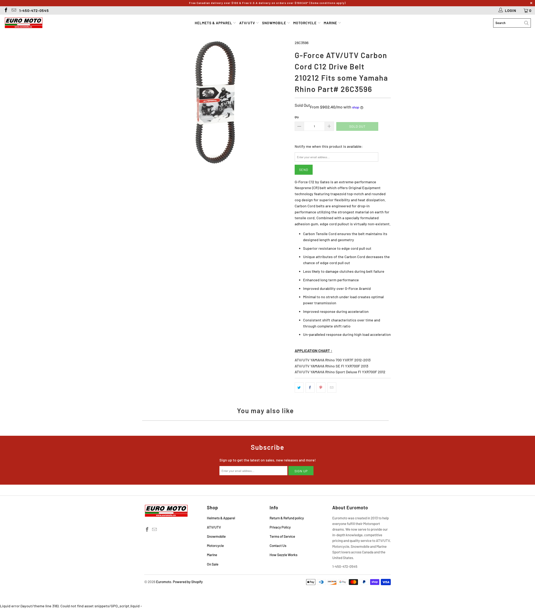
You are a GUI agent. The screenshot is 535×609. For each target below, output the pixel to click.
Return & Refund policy (287, 518)
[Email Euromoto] (13, 10)
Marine (331, 23)
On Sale (212, 564)
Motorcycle (305, 23)
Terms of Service (282, 536)
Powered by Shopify (188, 582)
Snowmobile (274, 23)
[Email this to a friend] (331, 387)
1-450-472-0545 (34, 10)
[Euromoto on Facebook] (5, 10)
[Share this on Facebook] (310, 387)
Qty (297, 117)
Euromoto (163, 582)
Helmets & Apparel (214, 23)
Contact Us (278, 545)
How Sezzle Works (283, 555)
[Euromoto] (23, 23)
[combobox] (512, 23)
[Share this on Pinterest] (320, 387)
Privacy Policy (280, 527)
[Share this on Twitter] (299, 387)
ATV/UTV (247, 23)
